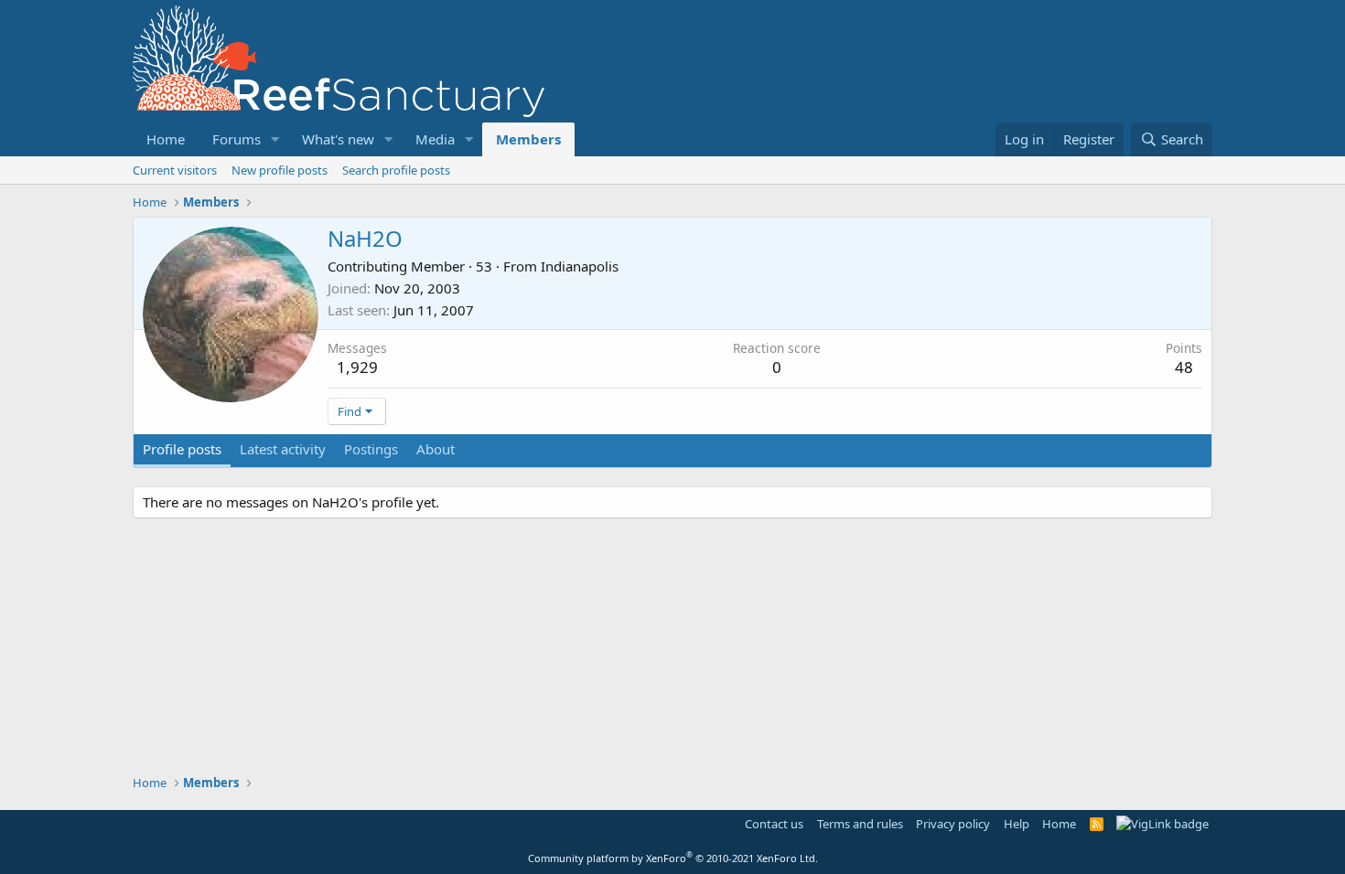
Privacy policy (953, 823)
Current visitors (175, 170)
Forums (236, 139)
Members (528, 139)
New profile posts (279, 170)
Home (165, 139)
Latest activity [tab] (283, 449)
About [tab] (435, 449)
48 (1184, 367)
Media (435, 139)
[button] (275, 139)
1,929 (357, 367)
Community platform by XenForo (673, 858)
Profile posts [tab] (182, 449)
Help (1016, 823)
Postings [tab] (371, 449)
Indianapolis (580, 266)
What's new (338, 139)
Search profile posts (396, 170)
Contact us (774, 823)
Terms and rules (860, 823)
